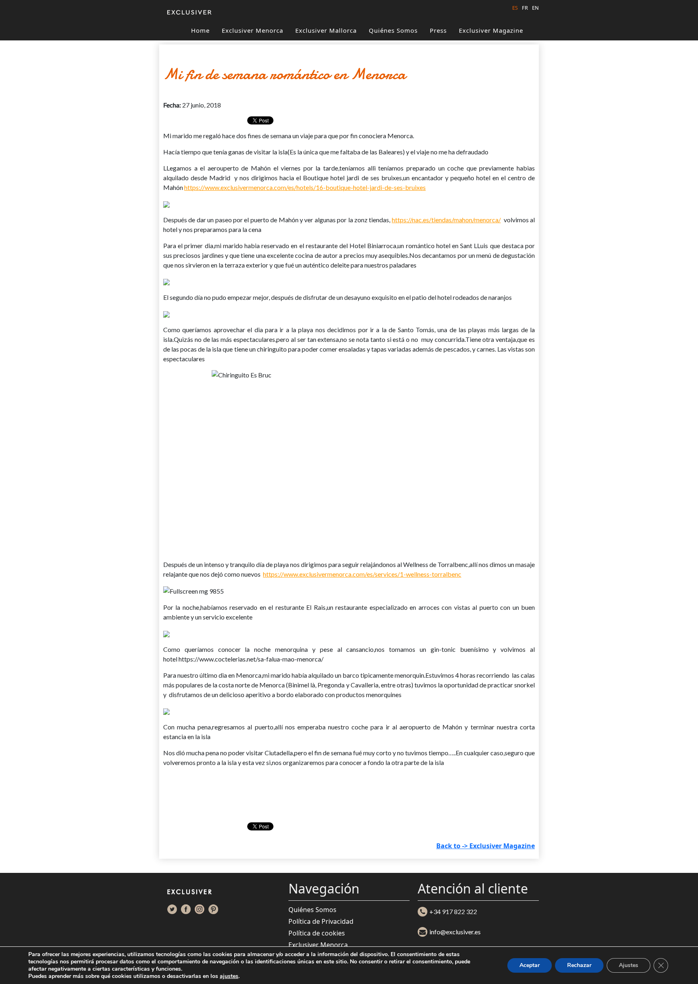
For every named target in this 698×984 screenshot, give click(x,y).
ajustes (229, 976)
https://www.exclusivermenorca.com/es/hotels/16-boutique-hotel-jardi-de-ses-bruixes (305, 187)
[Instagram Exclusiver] (199, 909)
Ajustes (628, 965)
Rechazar (579, 965)
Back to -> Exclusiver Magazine (485, 845)
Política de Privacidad (320, 921)
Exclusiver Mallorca (326, 30)
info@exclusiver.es (455, 932)
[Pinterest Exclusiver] (213, 909)
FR (525, 7)
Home (200, 30)
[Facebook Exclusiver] (186, 909)
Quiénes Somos (393, 30)
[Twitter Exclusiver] (172, 909)
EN (535, 7)
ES (515, 7)
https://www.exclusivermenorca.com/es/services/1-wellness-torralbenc (362, 574)
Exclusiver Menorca (252, 30)
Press (438, 30)
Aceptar (529, 965)
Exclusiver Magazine (491, 30)
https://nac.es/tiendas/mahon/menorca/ (446, 219)
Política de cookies (316, 933)
